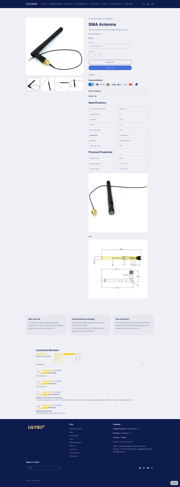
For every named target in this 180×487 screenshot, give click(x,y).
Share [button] (92, 74)
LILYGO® (33, 480)
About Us (73, 446)
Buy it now (110, 67)
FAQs (71, 439)
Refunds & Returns (76, 442)
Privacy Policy (74, 436)
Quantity (91, 51)
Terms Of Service (75, 453)
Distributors (73, 456)
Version (90, 42)
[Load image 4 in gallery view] (76, 84)
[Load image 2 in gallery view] (47, 84)
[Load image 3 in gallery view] (62, 84)
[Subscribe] (59, 467)
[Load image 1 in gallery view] (33, 84)
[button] (44, 4)
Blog (71, 432)
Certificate (73, 449)
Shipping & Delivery (76, 429)
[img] (47, 370)
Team (37, 480)
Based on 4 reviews (43, 356)
